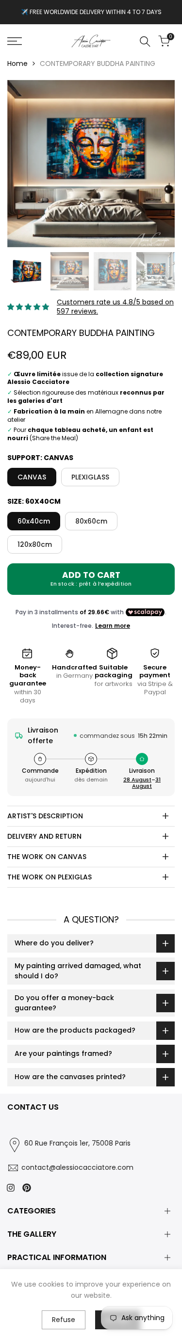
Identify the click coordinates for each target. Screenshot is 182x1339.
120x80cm (34, 544)
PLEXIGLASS (90, 477)
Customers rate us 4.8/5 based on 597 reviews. (115, 307)
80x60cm (91, 521)
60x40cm (33, 521)
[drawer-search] (145, 41)
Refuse (63, 1319)
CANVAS (31, 477)
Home (17, 63)
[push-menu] (14, 41)
